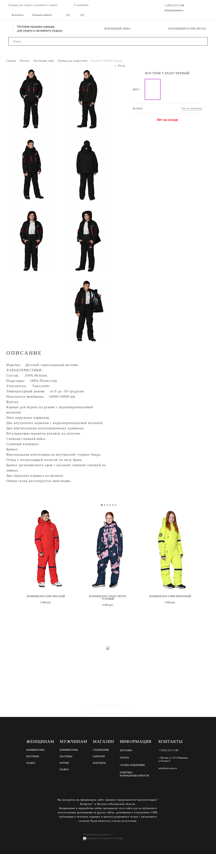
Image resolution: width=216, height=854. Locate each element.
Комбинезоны (35, 750)
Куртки (64, 763)
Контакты (99, 763)
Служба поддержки (132, 765)
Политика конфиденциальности (134, 774)
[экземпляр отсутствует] (153, 89)
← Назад (119, 65)
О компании (81, 5)
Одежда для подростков (74, 60)
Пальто (30, 763)
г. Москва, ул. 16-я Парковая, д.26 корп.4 (173, 759)
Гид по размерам (191, 108)
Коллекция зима (118, 28)
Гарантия (99, 756)
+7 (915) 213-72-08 (174, 5)
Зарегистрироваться (108, 709)
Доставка (126, 750)
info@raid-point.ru (174, 10)
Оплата (124, 757)
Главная (12, 60)
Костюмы (32, 756)
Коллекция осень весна (188, 28)
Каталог (26, 60)
